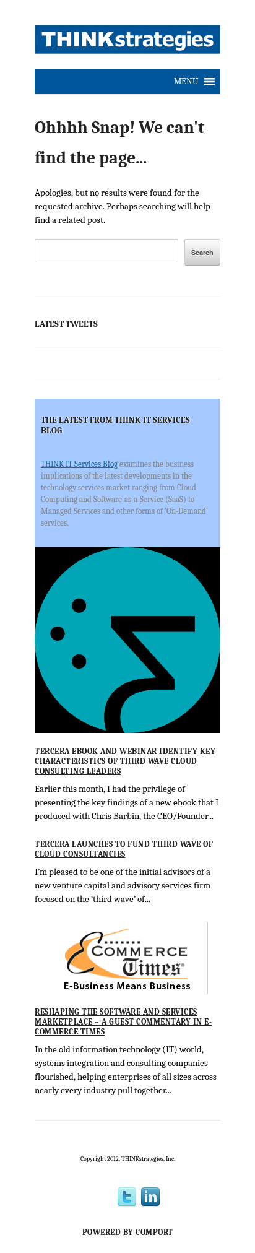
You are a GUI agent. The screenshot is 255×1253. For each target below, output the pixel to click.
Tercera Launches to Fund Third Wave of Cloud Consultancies (124, 849)
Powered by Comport (127, 1232)
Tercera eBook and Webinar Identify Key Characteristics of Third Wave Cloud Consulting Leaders (125, 761)
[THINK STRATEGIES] (127, 43)
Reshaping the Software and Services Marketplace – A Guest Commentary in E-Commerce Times (123, 1021)
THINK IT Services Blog (79, 464)
